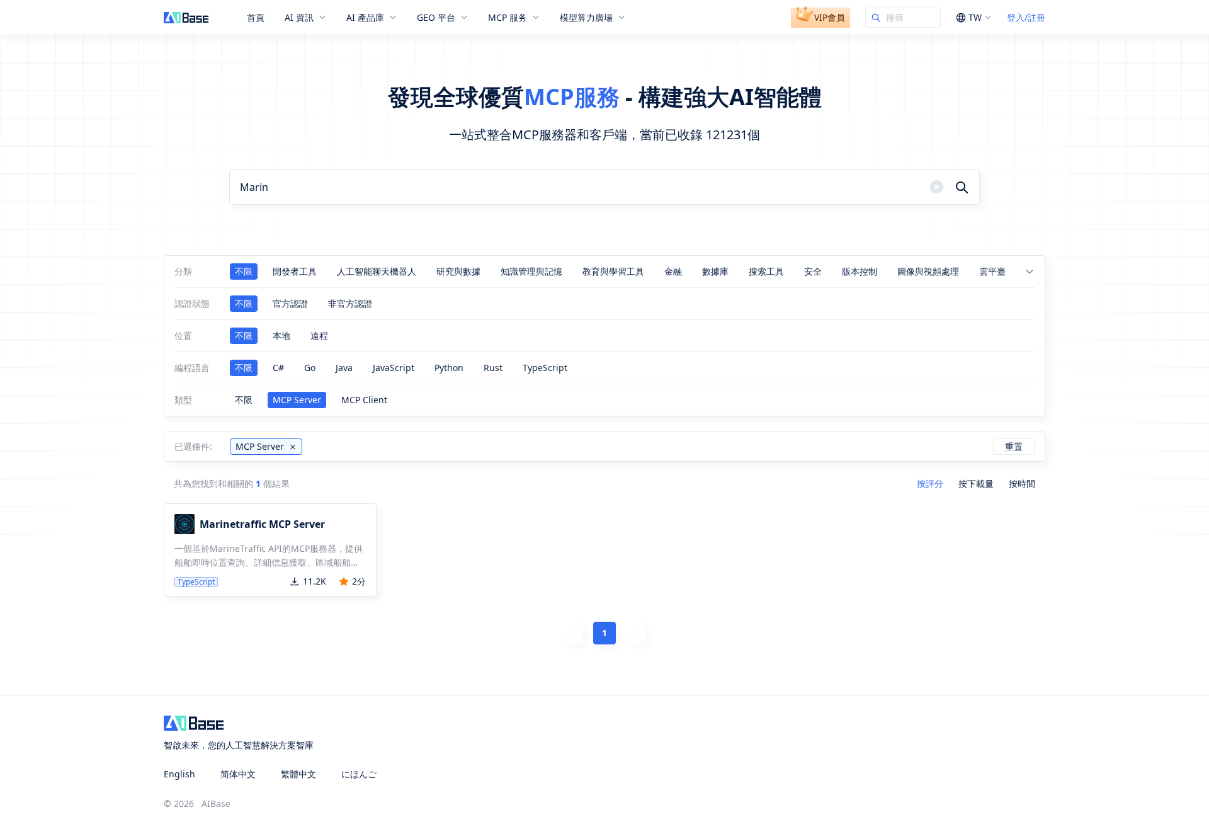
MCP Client (364, 400)
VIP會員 (829, 17)
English (179, 774)
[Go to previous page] (573, 633)
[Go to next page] (636, 633)
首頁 (255, 17)
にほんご (359, 774)
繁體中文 (298, 774)
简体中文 (238, 774)
